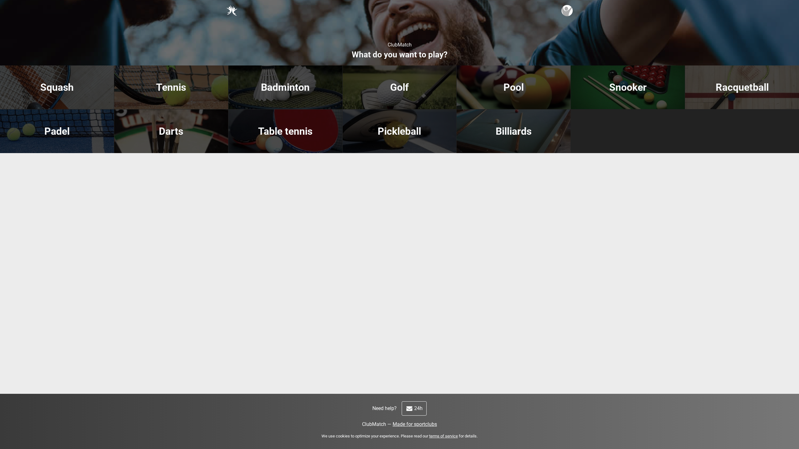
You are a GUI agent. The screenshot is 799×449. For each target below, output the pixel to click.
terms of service (443, 436)
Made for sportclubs (415, 424)
